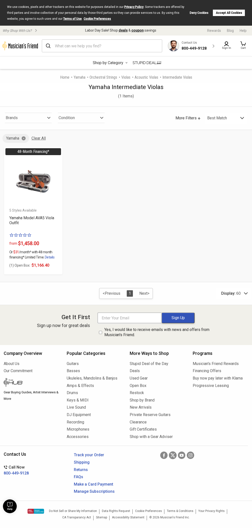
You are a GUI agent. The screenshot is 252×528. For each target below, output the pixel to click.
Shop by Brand (142, 400)
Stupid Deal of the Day (149, 363)
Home (64, 77)
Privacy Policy (133, 7)
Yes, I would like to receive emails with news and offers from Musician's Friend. (156, 332)
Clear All (39, 138)
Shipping (82, 462)
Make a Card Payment (93, 484)
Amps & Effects (80, 385)
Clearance (138, 422)
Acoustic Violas (146, 77)
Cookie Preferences (97, 18)
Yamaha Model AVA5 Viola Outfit (31, 220)
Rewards (214, 31)
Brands (12, 117)
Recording (75, 422)
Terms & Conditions (180, 511)
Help (243, 31)
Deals (135, 370)
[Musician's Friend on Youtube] (181, 455)
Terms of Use (72, 18)
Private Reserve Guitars (150, 414)
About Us (11, 363)
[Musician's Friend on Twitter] (172, 455)
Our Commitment (18, 370)
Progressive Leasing (211, 385)
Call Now (16, 470)
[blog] (31, 383)
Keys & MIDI (78, 400)
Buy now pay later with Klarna (218, 378)
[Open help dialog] (10, 506)
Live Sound (76, 407)
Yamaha (79, 77)
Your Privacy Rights (211, 511)
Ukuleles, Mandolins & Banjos (92, 378)
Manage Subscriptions (94, 491)
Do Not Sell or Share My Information (73, 511)
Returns (81, 469)
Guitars (73, 363)
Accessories (78, 436)
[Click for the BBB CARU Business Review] (36, 511)
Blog (230, 31)
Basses (73, 370)
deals (123, 30)
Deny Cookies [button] (199, 13)
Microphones (78, 429)
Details (49, 257)
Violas (125, 77)
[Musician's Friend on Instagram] (190, 455)
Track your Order (89, 455)
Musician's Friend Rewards (216, 363)
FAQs (78, 476)
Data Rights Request (116, 511)
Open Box (138, 385)
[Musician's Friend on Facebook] (163, 455)
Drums (72, 392)
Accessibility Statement (128, 517)
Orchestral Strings (103, 77)
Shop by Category (108, 62)
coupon (137, 30)
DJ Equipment (79, 414)
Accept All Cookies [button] (229, 13)
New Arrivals (141, 407)
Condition (67, 117)
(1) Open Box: (19, 265)
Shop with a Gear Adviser (151, 436)
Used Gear (139, 378)
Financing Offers (207, 370)
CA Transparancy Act (76, 517)
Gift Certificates (143, 429)
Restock (137, 392)
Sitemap (101, 517)
